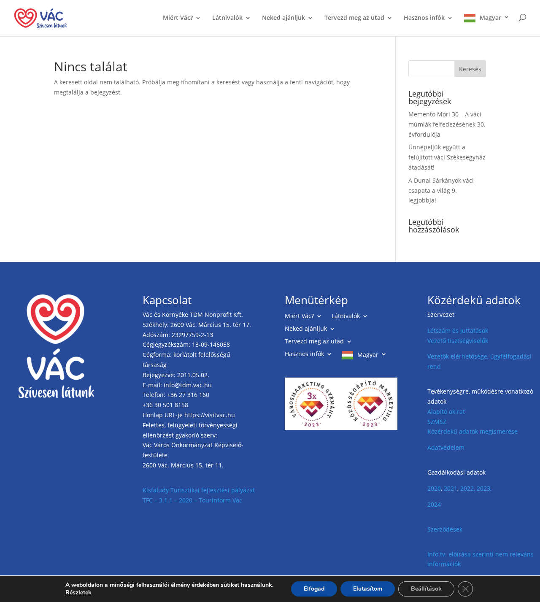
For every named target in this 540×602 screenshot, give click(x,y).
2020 (434, 488)
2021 (450, 488)
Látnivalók (227, 18)
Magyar (490, 18)
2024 (434, 504)
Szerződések (444, 529)
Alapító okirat (446, 412)
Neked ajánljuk (283, 18)
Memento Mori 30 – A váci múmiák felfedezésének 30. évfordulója (447, 124)
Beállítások (426, 589)
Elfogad (314, 589)
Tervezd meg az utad (354, 18)
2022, (467, 488)
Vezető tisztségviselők (457, 341)
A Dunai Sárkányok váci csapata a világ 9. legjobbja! (441, 190)
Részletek (78, 593)
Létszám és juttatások (457, 331)
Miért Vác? (178, 18)
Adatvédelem (445, 447)
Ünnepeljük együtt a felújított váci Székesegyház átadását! (447, 157)
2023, (484, 488)
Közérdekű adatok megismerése (472, 431)
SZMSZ (436, 422)
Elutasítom (367, 589)
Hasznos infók (424, 18)
